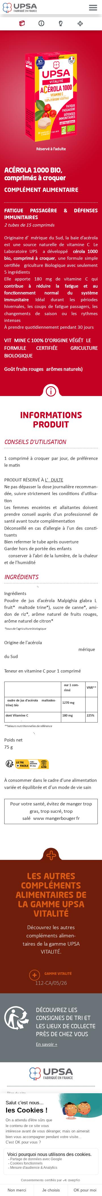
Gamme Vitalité (58, 973)
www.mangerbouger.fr (56, 818)
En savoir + (46, 1044)
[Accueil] (20, 8)
